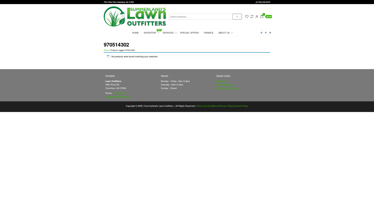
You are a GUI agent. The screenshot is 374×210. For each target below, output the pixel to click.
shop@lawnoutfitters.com (117, 96)
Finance (208, 32)
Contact (270, 32)
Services (168, 32)
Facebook (261, 32)
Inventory (152, 31)
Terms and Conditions (207, 105)
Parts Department (224, 84)
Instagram (266, 32)
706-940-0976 (119, 92)
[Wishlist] (247, 16)
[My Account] (257, 16)
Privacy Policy (226, 105)
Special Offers (189, 32)
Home (135, 32)
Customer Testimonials (227, 88)
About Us (224, 32)
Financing (221, 81)
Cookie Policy (241, 105)
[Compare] (252, 16)
